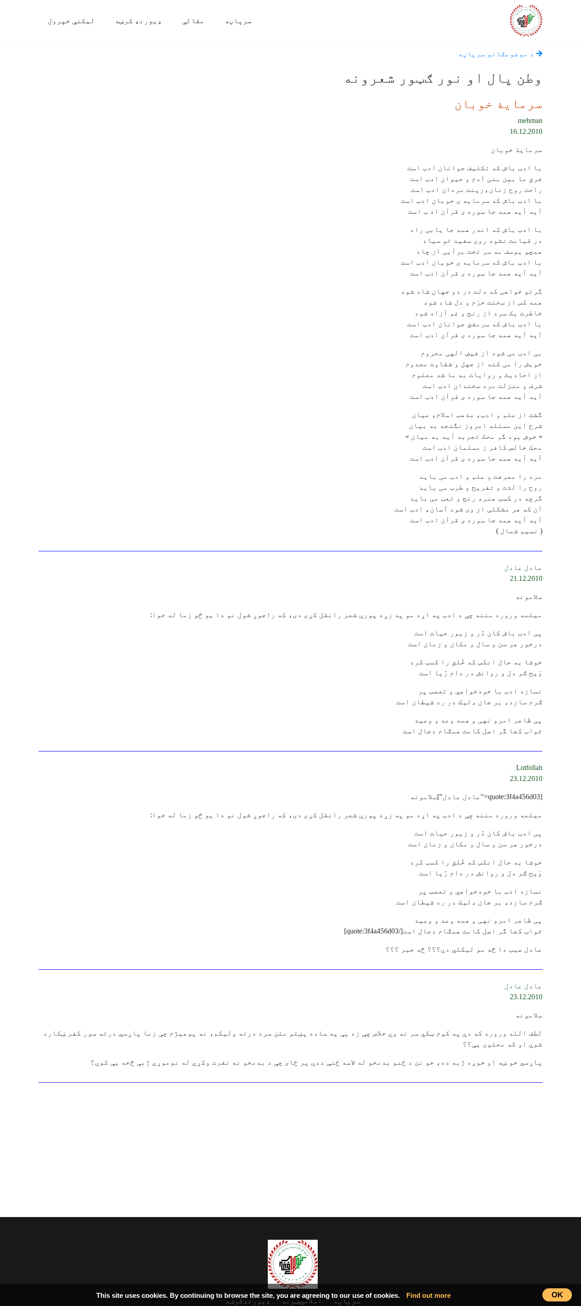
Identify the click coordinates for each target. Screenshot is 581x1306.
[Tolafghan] (526, 19)
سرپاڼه (238, 21)
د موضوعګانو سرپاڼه (497, 54)
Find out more (428, 1295)
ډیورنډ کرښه (138, 21)
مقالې (193, 21)
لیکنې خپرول (71, 21)
